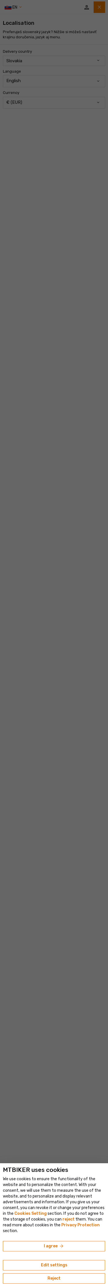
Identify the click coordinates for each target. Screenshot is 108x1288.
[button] (68, 1219)
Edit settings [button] (54, 1265)
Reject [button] (54, 1278)
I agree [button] (54, 1246)
